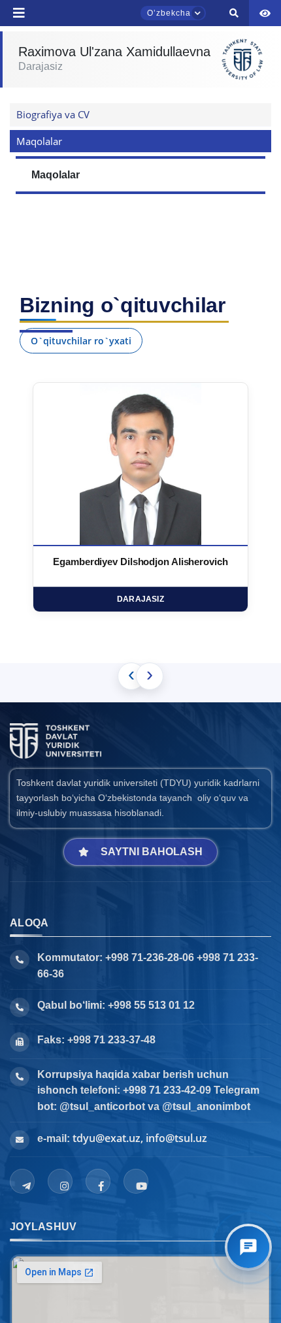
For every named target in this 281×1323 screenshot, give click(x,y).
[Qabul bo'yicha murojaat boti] (248, 1247)
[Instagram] (60, 1181)
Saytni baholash (152, 851)
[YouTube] (136, 1181)
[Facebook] (98, 1181)
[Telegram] (22, 1181)
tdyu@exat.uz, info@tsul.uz (140, 1138)
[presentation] (131, 676)
